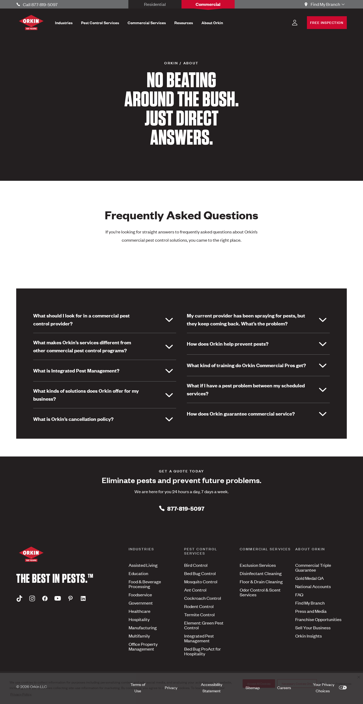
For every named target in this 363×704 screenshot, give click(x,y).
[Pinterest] (70, 598)
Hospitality (139, 619)
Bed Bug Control (200, 573)
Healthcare (139, 611)
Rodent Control (199, 606)
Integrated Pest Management (199, 638)
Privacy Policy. (21, 694)
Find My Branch (310, 603)
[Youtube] (57, 598)
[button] (335, 683)
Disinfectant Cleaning (261, 573)
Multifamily (139, 636)
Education (138, 573)
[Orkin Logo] (31, 22)
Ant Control (195, 590)
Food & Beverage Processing (145, 584)
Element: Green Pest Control (203, 625)
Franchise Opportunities (318, 619)
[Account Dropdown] (294, 22)
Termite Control (199, 614)
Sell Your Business (313, 627)
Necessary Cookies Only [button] (297, 683)
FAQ (299, 594)
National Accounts (313, 586)
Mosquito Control (200, 581)
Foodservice (140, 594)
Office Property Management (143, 646)
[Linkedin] (83, 598)
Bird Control (196, 565)
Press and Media (311, 611)
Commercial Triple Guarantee (313, 567)
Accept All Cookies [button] (259, 683)
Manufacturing (143, 627)
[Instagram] (32, 598)
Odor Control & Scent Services (260, 592)
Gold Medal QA (309, 578)
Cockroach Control (202, 598)
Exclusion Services (258, 565)
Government (141, 603)
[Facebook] (45, 598)
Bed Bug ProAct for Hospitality (202, 651)
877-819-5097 (185, 508)
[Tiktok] (19, 598)
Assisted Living (143, 565)
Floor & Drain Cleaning (261, 581)
